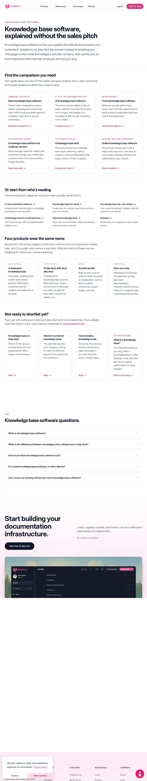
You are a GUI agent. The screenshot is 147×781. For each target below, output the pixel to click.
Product (44, 6)
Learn (97, 775)
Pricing (91, 6)
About (123, 775)
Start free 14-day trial (19, 546)
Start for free (135, 6)
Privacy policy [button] (40, 767)
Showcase (78, 6)
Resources (61, 6)
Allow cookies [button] (40, 776)
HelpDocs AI (75, 775)
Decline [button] (15, 776)
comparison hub (75, 323)
